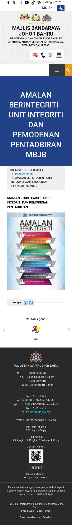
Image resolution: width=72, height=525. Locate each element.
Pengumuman (24, 173)
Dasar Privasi (44, 511)
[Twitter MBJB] (15, 2)
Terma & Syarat (27, 511)
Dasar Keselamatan (30, 517)
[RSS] (40, 2)
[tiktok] (34, 2)
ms (44, 8)
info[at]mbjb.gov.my (38, 411)
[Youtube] (28, 2)
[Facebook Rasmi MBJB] (9, 2)
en (51, 8)
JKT (36, 339)
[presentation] (3, 330)
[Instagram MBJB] (22, 2)
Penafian (47, 517)
